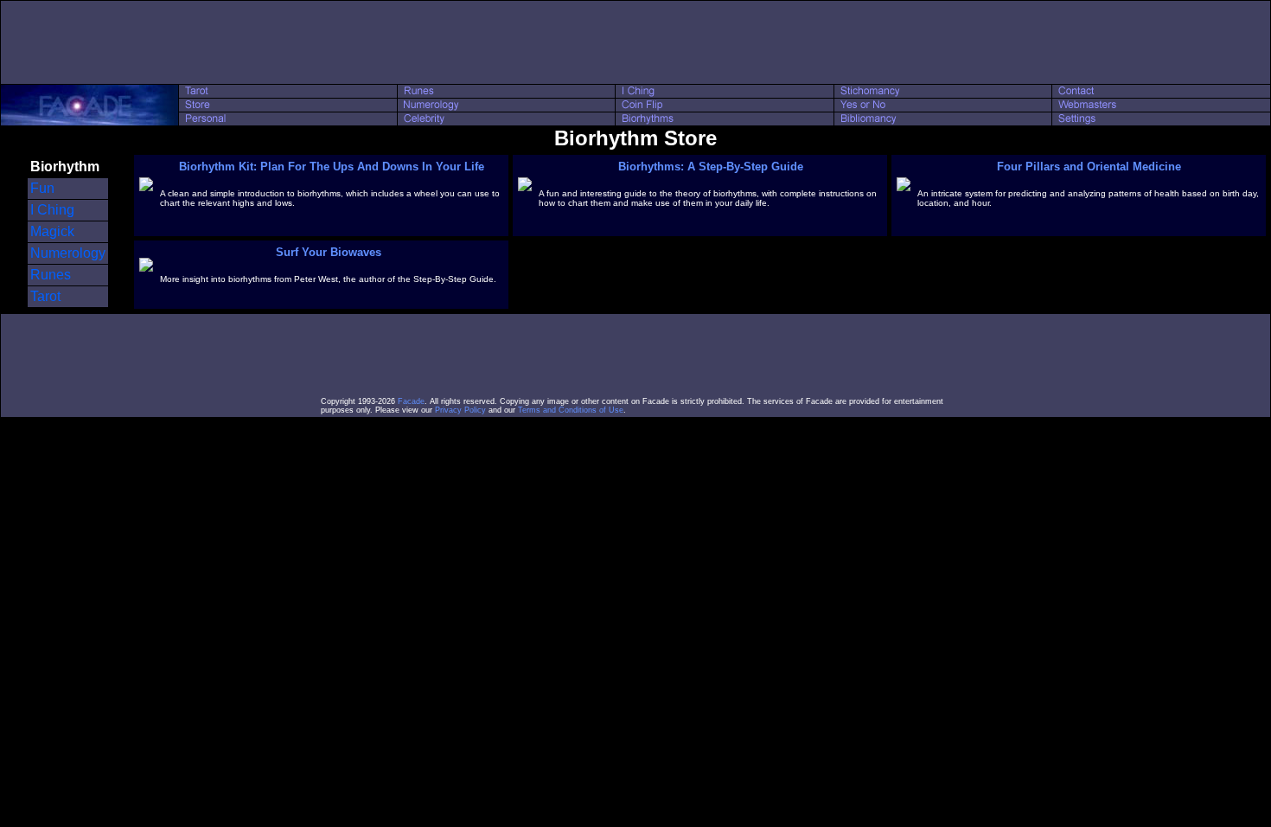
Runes (50, 274)
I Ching (52, 209)
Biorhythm (64, 166)
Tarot (45, 296)
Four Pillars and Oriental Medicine (1089, 166)
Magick (52, 231)
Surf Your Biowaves (328, 252)
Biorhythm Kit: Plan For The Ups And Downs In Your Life (331, 166)
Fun (42, 188)
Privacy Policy (460, 410)
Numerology (67, 253)
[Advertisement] (635, 42)
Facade (411, 401)
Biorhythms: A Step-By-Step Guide (710, 166)
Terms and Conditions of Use (570, 410)
